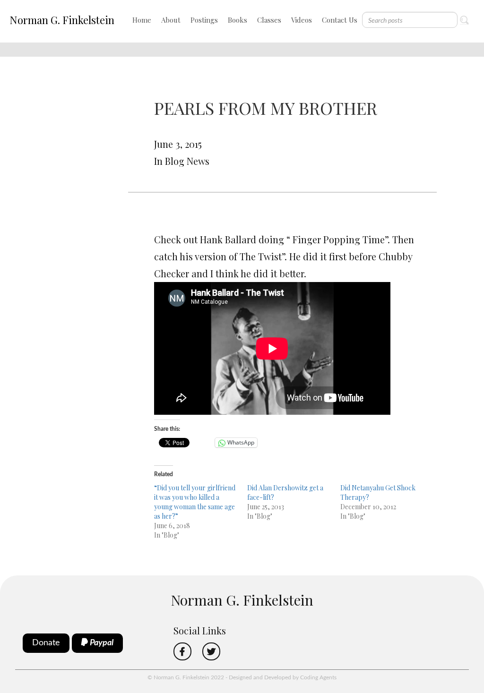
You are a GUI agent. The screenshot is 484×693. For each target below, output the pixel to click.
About (171, 20)
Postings (204, 20)
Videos (301, 20)
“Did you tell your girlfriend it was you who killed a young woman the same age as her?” (194, 502)
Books (237, 20)
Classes (269, 20)
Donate (46, 643)
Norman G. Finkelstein (61, 20)
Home (141, 20)
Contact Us (339, 20)
